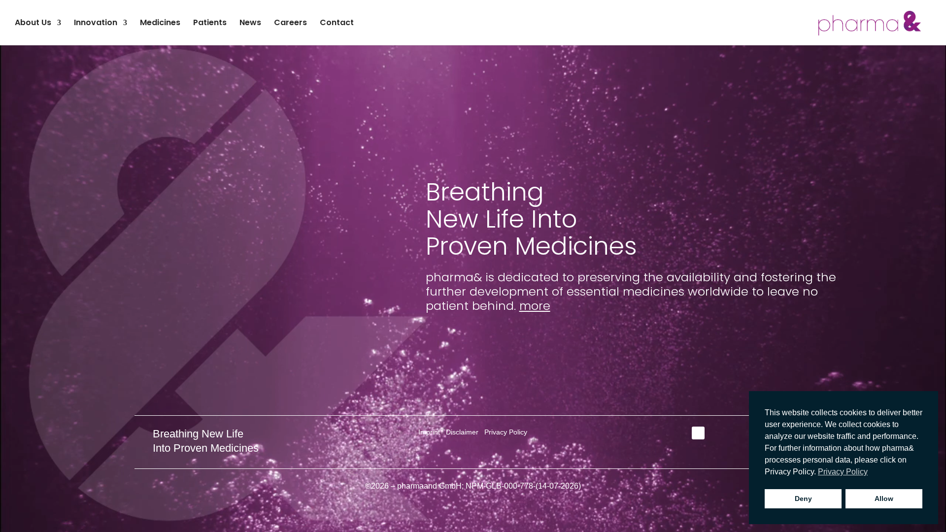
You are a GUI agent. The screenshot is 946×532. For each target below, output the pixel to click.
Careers (290, 23)
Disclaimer (462, 432)
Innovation (95, 23)
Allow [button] (884, 498)
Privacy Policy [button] (843, 471)
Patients (210, 23)
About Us (33, 23)
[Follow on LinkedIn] (698, 433)
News (250, 23)
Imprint (429, 432)
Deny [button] (803, 498)
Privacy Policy (505, 432)
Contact (337, 23)
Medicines (160, 23)
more (534, 306)
